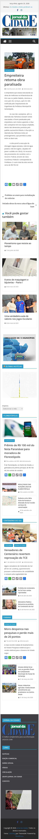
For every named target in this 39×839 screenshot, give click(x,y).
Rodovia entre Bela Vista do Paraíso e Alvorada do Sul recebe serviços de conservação (26, 502)
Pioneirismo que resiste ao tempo (17, 245)
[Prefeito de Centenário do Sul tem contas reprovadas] (9, 592)
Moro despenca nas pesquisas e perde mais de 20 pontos (18, 632)
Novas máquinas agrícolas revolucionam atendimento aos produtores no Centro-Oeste (21, 7)
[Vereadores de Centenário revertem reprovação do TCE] (19, 533)
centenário (8, 545)
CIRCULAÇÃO (7, 772)
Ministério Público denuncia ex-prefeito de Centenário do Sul (25, 604)
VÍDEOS (5, 768)
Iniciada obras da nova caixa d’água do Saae (18, 205)
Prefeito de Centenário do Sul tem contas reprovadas (26, 590)
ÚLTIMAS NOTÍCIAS (14, 366)
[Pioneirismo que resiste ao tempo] (19, 223)
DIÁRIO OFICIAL (7, 763)
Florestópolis (9, 440)
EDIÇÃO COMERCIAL (9, 758)
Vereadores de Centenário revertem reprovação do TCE (17, 554)
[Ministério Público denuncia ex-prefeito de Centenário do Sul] (9, 606)
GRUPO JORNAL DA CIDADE (12, 777)
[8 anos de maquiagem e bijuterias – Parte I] (19, 260)
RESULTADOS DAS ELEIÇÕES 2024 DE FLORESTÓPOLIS (24, 486)
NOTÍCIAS (5, 754)
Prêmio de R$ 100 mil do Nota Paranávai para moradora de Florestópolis (19, 451)
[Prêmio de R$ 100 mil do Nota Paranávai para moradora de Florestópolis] (19, 428)
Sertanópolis (9, 70)
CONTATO (6, 781)
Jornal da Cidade (20, 545)
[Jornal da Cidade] (4, 41)
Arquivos (5, 406)
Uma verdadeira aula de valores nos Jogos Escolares (18, 317)
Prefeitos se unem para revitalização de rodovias (20, 197)
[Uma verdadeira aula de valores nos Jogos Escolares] (19, 296)
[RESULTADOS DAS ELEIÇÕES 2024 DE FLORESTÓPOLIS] (9, 488)
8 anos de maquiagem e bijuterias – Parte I (16, 281)
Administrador (28, 89)
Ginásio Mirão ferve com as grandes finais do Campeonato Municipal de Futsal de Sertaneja (26, 671)
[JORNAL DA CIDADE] (18, 726)
